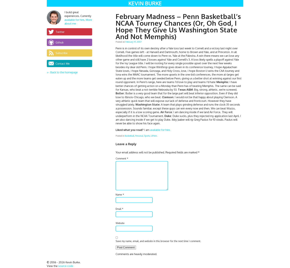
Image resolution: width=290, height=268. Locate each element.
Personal (139, 136)
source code (65, 266)
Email (119, 208)
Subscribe (61, 53)
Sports (147, 136)
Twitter (60, 31)
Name (120, 194)
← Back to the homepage (62, 72)
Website (120, 223)
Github (60, 42)
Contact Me (63, 63)
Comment (122, 158)
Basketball (129, 136)
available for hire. (160, 130)
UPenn (154, 136)
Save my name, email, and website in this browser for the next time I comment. (158, 241)
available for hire (74, 19)
